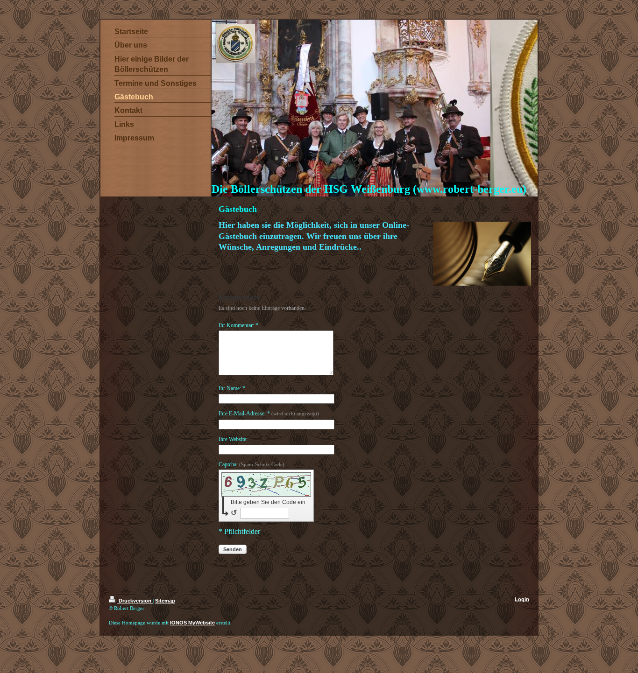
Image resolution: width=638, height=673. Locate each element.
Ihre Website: (233, 439)
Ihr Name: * (232, 388)
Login (522, 599)
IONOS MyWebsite (192, 622)
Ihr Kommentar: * (238, 325)
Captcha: (251, 464)
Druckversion (135, 600)
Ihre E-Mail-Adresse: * (269, 413)
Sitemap (165, 600)
